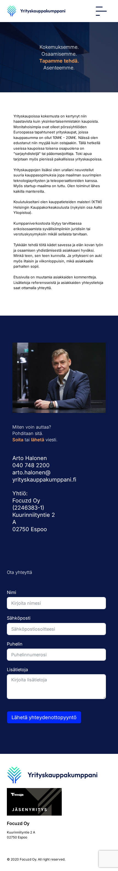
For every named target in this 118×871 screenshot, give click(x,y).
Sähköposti (18, 618)
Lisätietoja (17, 669)
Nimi (11, 592)
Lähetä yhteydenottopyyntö (44, 717)
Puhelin (15, 644)
